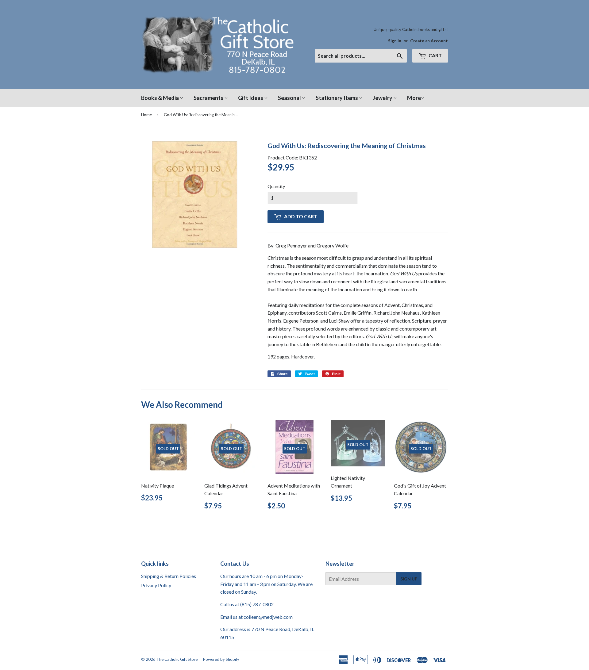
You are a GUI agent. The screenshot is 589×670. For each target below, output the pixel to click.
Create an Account (429, 40)
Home (146, 114)
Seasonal (290, 97)
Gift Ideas (251, 97)
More (414, 97)
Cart (435, 55)
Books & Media (160, 97)
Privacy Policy (156, 585)
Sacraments (209, 97)
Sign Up (409, 578)
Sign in (394, 40)
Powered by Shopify (221, 659)
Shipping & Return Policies (168, 576)
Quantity (276, 186)
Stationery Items (337, 97)
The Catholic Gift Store (177, 659)
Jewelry (383, 97)
